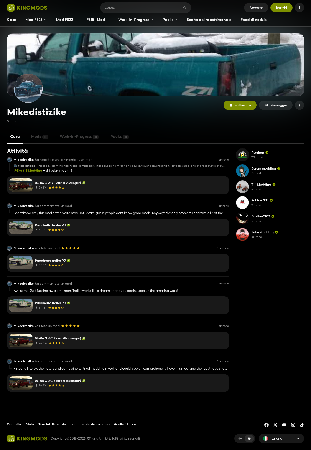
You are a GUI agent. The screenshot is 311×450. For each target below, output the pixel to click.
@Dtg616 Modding (28, 170)
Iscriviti (281, 7)
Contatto (14, 424)
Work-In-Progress (133, 19)
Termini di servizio (52, 424)
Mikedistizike (24, 160)
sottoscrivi (243, 105)
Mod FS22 (64, 19)
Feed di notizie (254, 19)
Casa (11, 19)
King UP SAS (100, 438)
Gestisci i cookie (126, 424)
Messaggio (278, 105)
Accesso (256, 7)
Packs (168, 19)
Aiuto (29, 424)
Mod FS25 (34, 19)
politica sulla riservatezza (90, 424)
